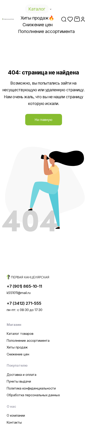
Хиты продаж (17, 347)
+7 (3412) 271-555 (24, 303)
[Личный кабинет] (83, 19)
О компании (16, 415)
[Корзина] (77, 19)
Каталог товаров (20, 333)
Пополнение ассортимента (28, 340)
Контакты (14, 422)
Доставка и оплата (21, 374)
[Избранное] (70, 19)
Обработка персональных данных (33, 395)
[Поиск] (63, 19)
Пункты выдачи (19, 381)
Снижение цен (18, 354)
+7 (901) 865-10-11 (24, 286)
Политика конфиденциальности (31, 388)
